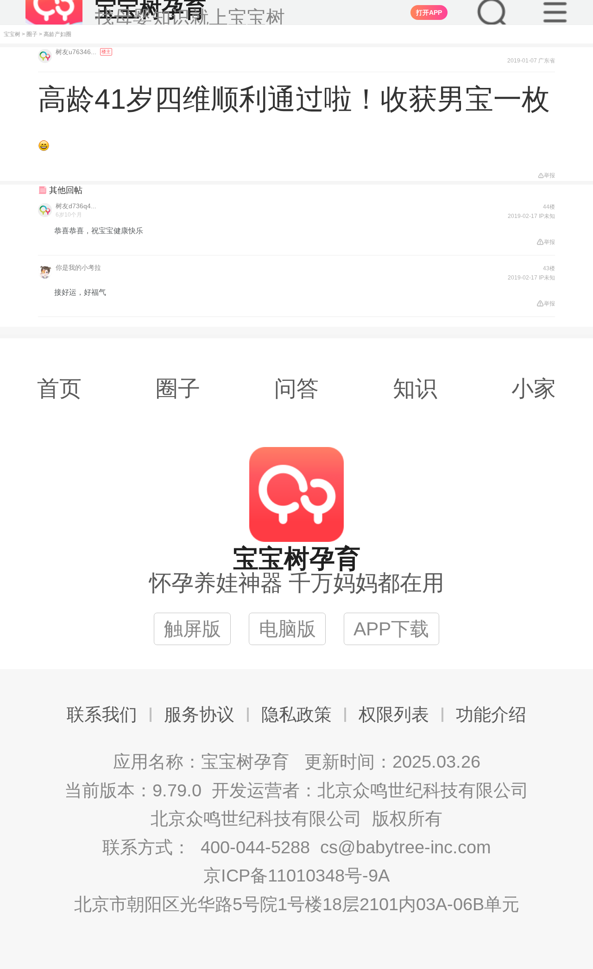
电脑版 (287, 629)
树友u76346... (77, 52)
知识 (415, 388)
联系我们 (102, 714)
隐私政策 (296, 714)
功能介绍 (491, 714)
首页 (59, 388)
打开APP (429, 12)
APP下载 (391, 629)
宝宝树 (12, 34)
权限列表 (394, 714)
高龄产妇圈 (57, 34)
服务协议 (199, 714)
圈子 (32, 34)
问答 (296, 388)
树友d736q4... (76, 206)
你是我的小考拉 (78, 267)
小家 (533, 388)
